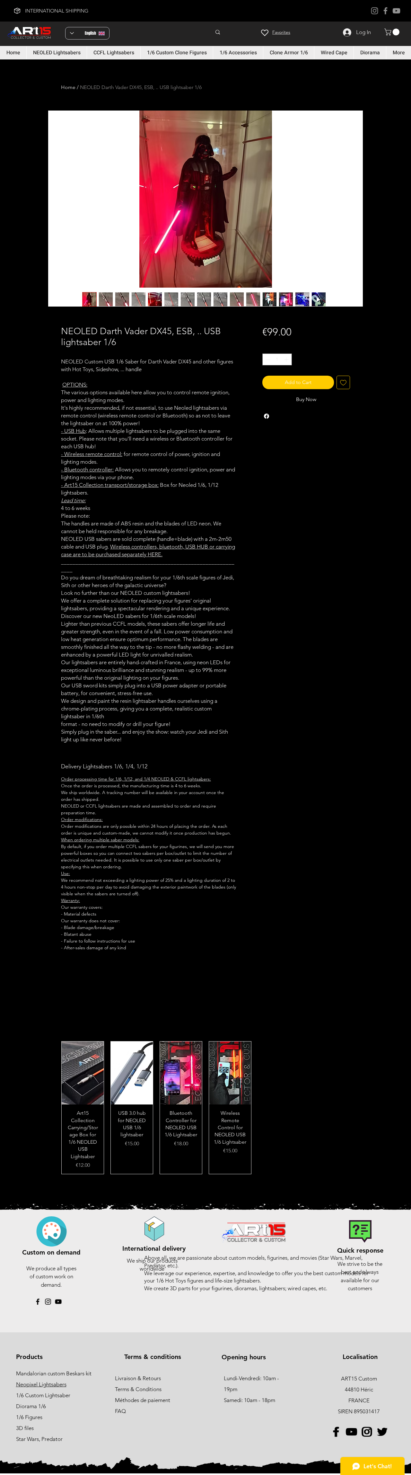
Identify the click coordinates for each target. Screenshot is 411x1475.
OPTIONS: (74, 384)
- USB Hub (73, 431)
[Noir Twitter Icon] (382, 1431)
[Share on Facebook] (266, 416)
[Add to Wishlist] (343, 382)
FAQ (120, 1411)
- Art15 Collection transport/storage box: (110, 485)
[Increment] (287, 359)
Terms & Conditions (138, 1389)
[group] (205, 1108)
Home (68, 87)
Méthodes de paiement (143, 1400)
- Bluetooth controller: (87, 469)
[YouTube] (396, 10)
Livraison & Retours (138, 1378)
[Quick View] (83, 1073)
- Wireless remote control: (91, 454)
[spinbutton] (277, 359)
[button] (392, 32)
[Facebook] (385, 10)
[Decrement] (267, 359)
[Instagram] (374, 10)
